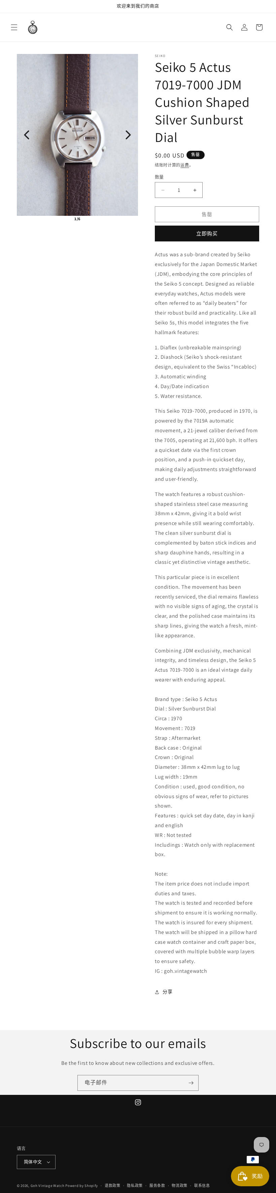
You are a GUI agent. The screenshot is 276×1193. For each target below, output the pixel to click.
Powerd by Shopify (81, 1185)
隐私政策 (135, 1185)
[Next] (128, 134)
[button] (14, 27)
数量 (159, 177)
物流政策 (179, 1185)
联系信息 (202, 1185)
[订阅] (190, 1083)
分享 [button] (167, 992)
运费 (184, 165)
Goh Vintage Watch (48, 1185)
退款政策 (112, 1185)
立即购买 (207, 233)
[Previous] (26, 134)
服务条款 (157, 1185)
